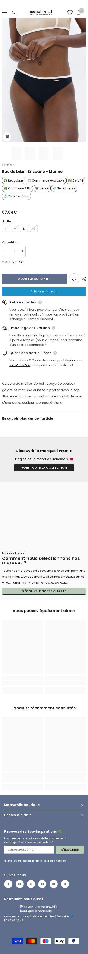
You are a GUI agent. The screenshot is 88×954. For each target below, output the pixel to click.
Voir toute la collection (44, 467)
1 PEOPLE (8, 165)
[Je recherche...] (14, 12)
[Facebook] (8, 884)
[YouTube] (54, 884)
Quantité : (10, 242)
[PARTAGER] (82, 279)
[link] (22, 683)
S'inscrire (70, 850)
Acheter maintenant (44, 291)
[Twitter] (65, 884)
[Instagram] (20, 884)
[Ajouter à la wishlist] (74, 278)
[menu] (4, 12)
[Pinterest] (31, 884)
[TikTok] (42, 884)
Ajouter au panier (34, 279)
